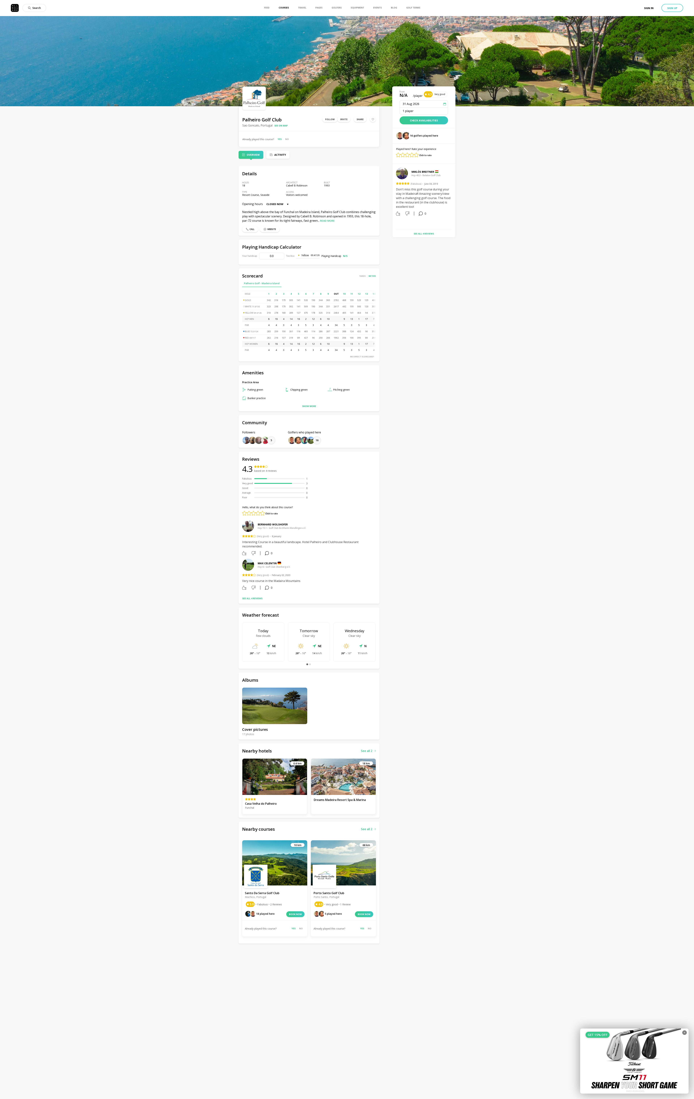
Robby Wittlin (422, 171)
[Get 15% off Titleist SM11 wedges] (634, 1061)
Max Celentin (267, 563)
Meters (372, 276)
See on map (281, 125)
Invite (344, 119)
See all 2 (366, 751)
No (287, 139)
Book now (295, 914)
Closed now (274, 204)
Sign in (649, 8)
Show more (309, 406)
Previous (393, 197)
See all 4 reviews (252, 598)
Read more (327, 220)
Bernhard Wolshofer (273, 524)
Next (454, 197)
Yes (280, 139)
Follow (330, 119)
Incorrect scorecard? (362, 356)
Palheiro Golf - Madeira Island (262, 283)
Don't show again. (635, 1090)
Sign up (672, 8)
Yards (362, 276)
